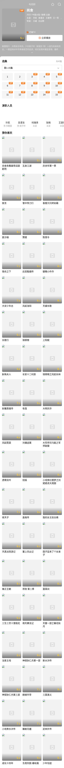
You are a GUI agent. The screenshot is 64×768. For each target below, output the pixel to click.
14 (44, 94)
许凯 (35, 18)
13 (32, 94)
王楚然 (48, 18)
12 (20, 94)
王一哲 (56, 18)
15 (56, 94)
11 (7, 94)
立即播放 (45, 38)
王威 (35, 21)
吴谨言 (41, 18)
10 (56, 85)
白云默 (41, 21)
